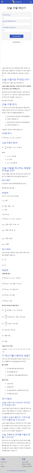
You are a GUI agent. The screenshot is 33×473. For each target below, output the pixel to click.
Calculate (16, 36)
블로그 (3, 466)
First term (6, 15)
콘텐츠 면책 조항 (26, 464)
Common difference (9, 21)
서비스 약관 (25, 462)
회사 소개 (3, 462)
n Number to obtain (9, 27)
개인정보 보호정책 (27, 466)
